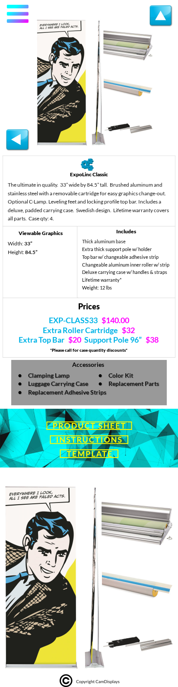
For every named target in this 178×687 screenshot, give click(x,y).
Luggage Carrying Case (58, 383)
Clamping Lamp (49, 375)
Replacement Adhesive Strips (67, 392)
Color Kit (120, 375)
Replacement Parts (134, 383)
